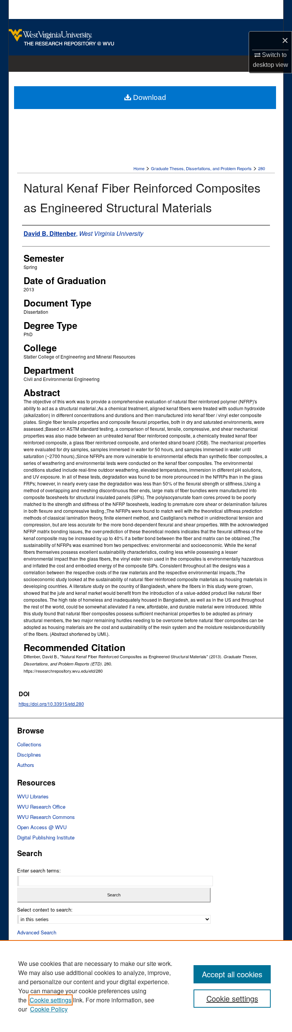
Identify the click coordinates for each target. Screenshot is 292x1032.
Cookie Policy (49, 1009)
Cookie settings (50, 1000)
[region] (146, 986)
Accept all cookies (232, 974)
